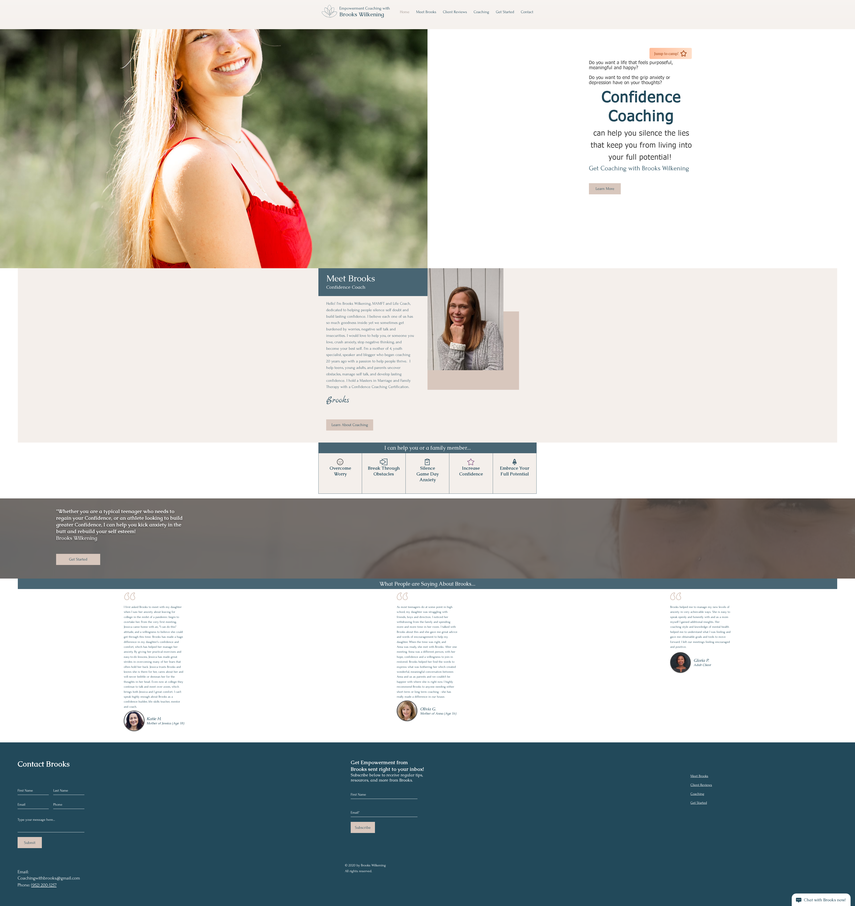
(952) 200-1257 (44, 885)
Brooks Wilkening (362, 14)
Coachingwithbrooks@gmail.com (49, 878)
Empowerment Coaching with (364, 8)
